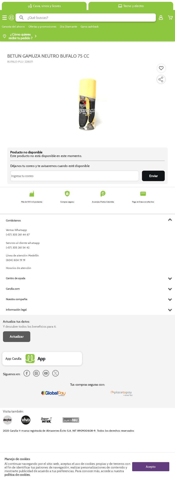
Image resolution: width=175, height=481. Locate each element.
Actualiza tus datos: (16, 321)
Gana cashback (89, 26)
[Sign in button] (161, 17)
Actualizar (16, 336)
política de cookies (17, 475)
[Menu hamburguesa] (4, 17)
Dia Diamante (68, 26)
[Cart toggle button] (170, 17)
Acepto (151, 467)
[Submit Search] (21, 17)
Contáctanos (13, 220)
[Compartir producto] (160, 79)
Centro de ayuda (15, 278)
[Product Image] (87, 103)
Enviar (153, 176)
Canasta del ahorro (13, 26)
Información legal (16, 309)
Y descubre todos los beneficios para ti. (30, 326)
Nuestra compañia (16, 299)
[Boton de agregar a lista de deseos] (161, 68)
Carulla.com (13, 288)
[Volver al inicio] (11, 17)
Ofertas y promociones (42, 26)
